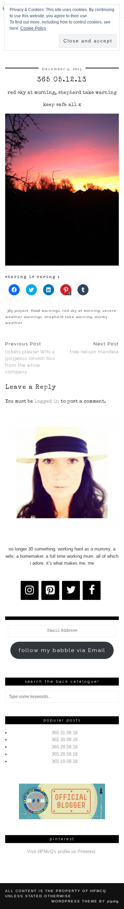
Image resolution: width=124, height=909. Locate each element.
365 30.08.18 (65, 739)
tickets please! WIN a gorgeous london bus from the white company (30, 357)
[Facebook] (92, 590)
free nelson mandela (94, 347)
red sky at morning (81, 311)
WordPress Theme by (85, 901)
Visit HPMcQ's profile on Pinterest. (62, 851)
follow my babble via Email (62, 650)
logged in (46, 401)
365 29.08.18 (65, 746)
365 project (18, 311)
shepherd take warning (68, 317)
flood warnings (45, 311)
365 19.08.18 (65, 761)
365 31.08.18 (65, 732)
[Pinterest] (50, 590)
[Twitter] (71, 590)
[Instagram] (30, 590)
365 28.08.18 (65, 754)
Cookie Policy (33, 28)
